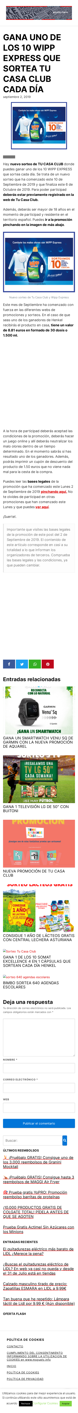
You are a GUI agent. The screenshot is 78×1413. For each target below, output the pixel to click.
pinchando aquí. (54, 492)
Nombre (10, 1059)
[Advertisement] (39, 383)
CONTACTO (15, 1346)
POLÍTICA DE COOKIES (23, 1372)
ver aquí (42, 507)
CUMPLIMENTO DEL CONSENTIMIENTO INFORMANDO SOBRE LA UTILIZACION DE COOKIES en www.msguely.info (37, 1356)
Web (6, 1099)
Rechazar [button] (25, 1403)
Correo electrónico (20, 1079)
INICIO (11, 1366)
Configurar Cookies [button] (45, 1403)
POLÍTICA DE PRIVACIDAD (25, 1378)
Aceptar (65, 1403)
